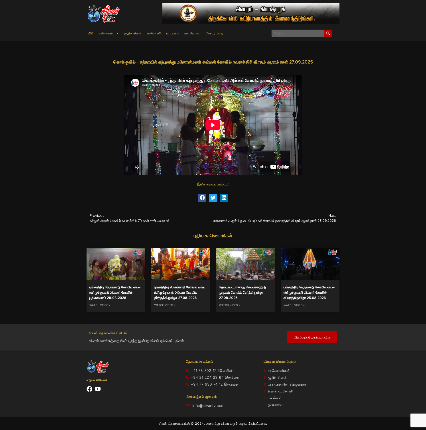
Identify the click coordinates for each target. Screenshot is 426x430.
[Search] (328, 33)
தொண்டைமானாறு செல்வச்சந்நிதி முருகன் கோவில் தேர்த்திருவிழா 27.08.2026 (242, 292)
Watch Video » (99, 305)
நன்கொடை (192, 33)
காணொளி (106, 33)
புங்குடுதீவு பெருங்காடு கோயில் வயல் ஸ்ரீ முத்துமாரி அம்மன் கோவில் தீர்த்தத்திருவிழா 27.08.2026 (179, 292)
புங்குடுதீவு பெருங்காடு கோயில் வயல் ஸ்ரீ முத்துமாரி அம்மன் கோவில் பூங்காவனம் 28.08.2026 (114, 292)
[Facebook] (89, 389)
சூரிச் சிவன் (133, 33)
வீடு (90, 33)
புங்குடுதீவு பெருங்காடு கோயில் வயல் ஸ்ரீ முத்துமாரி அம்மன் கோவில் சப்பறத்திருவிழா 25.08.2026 (309, 292)
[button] (202, 198)
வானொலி (154, 33)
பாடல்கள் (172, 33)
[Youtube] (98, 389)
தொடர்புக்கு (214, 33)
